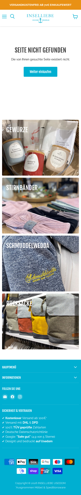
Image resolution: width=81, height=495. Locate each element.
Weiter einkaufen (40, 72)
